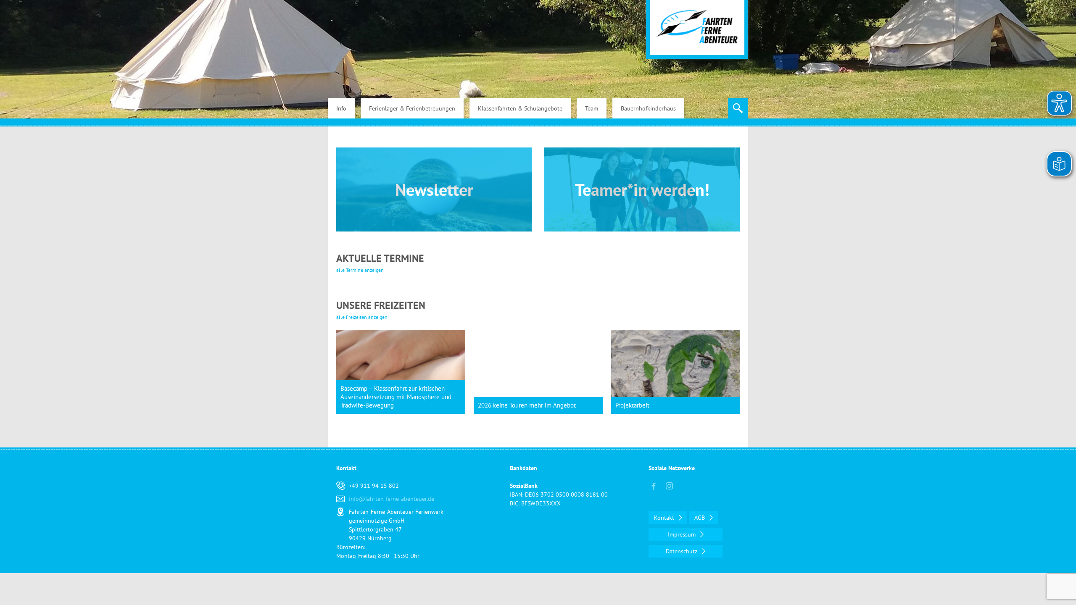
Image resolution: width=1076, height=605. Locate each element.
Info (341, 108)
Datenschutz (682, 551)
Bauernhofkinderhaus (648, 108)
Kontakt (665, 517)
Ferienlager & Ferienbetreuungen (412, 108)
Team (591, 108)
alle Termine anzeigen (360, 270)
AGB (700, 517)
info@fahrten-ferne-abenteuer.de (391, 498)
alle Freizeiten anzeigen (362, 317)
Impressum (682, 534)
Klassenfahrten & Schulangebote (520, 108)
